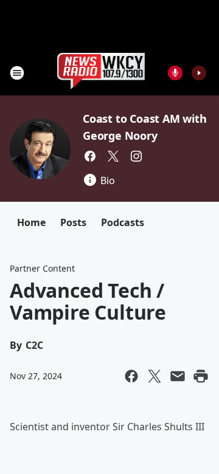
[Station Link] (101, 72)
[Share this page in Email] (177, 376)
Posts (73, 222)
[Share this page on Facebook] (131, 376)
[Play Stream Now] (199, 73)
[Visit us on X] (113, 156)
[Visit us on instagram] (136, 156)
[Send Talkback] (175, 73)
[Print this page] (200, 376)
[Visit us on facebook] (90, 156)
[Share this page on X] (154, 376)
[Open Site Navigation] (17, 73)
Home (31, 222)
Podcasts (122, 222)
